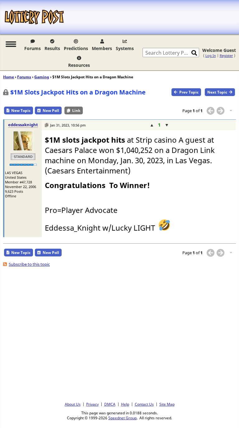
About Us (73, 404)
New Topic (20, 110)
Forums (32, 48)
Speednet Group (122, 417)
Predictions (76, 48)
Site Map (167, 404)
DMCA (109, 404)
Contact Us (144, 404)
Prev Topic (189, 92)
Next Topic (217, 92)
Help (125, 404)
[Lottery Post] (34, 17)
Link (76, 110)
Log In (210, 55)
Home (8, 77)
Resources (79, 65)
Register (226, 55)
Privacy (92, 404)
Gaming (41, 77)
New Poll (51, 110)
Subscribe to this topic (29, 264)
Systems (125, 48)
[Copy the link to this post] (46, 125)
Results (52, 48)
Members (102, 48)
